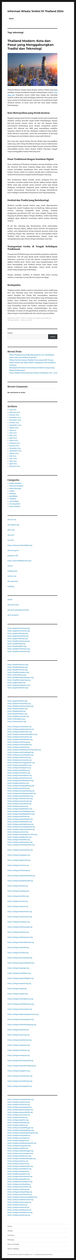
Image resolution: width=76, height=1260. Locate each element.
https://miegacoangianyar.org (19, 1045)
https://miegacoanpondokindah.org (21, 963)
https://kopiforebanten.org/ (18, 664)
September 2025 (15, 425)
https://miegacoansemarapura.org (20, 1153)
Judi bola (11, 1235)
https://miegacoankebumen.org (19, 1156)
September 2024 (15, 451)
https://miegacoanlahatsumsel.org (20, 1199)
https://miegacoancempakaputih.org (21, 827)
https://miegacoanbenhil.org (18, 947)
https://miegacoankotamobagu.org (21, 752)
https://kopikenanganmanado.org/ (21, 706)
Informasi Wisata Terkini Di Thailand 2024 (36, 11)
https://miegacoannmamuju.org (19, 760)
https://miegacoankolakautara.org (20, 999)
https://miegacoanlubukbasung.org (21, 1004)
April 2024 (13, 464)
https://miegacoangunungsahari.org (21, 829)
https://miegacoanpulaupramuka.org (21, 875)
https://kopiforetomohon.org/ (19, 649)
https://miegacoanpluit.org (18, 994)
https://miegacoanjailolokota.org (20, 809)
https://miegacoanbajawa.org (18, 747)
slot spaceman (13, 581)
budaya (30, 318)
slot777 (10, 566)
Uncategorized (14, 504)
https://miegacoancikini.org (18, 953)
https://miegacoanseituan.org (19, 1104)
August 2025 (14, 428)
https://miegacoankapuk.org (18, 1171)
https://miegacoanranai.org (18, 906)
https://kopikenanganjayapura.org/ (21, 677)
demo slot (11, 530)
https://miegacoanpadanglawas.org (21, 1130)
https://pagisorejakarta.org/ (18, 688)
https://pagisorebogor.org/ (18, 701)
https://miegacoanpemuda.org (19, 860)
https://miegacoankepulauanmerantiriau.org (24, 750)
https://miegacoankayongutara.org (21, 729)
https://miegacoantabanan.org (19, 773)
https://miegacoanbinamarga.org (20, 927)
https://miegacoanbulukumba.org (20, 739)
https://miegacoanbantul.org (18, 1207)
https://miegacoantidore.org (18, 896)
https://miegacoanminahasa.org (20, 1040)
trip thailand (14, 501)
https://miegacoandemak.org (18, 816)
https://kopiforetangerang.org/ (19, 680)
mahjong (11, 586)
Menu (11, 19)
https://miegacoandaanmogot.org (20, 1166)
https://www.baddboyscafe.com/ (20, 561)
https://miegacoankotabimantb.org (21, 942)
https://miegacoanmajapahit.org (20, 1086)
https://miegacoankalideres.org (19, 973)
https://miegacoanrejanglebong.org (21, 786)
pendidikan (13, 496)
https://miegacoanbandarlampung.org (22, 1024)
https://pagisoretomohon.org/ (19, 631)
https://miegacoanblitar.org (18, 1148)
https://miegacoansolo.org (17, 1117)
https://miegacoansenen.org (18, 932)
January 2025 (14, 446)
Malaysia (12, 493)
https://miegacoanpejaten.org (19, 1174)
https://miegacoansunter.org (18, 1164)
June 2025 (13, 433)
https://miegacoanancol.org (18, 832)
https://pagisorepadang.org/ (18, 636)
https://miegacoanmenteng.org (19, 983)
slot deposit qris (13, 525)
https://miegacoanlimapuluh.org (20, 822)
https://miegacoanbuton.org (18, 783)
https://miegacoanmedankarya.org (20, 1099)
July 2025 (12, 430)
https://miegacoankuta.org (18, 1125)
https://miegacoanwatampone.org (20, 796)
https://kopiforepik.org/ (16, 644)
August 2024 (14, 453)
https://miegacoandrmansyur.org (20, 842)
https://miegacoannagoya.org (19, 1055)
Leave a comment (26, 320)
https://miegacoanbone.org (18, 1161)
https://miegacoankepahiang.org (20, 1192)
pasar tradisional (46, 318)
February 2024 (14, 466)
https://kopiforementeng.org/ (19, 641)
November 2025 (15, 420)
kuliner (12, 491)
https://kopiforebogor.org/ (17, 714)
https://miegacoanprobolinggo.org (20, 1151)
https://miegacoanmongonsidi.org (20, 1060)
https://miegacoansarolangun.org (20, 819)
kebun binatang (15, 488)
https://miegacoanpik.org (17, 988)
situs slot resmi (13, 605)
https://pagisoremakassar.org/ (19, 685)
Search (10, 333)
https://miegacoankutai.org (18, 806)
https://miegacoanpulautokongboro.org (22, 734)
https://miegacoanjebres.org (18, 1120)
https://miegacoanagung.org (18, 891)
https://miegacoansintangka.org (20, 744)
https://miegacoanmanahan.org (19, 726)
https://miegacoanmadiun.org (19, 839)
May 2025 (13, 435)
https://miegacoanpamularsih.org (20, 1112)
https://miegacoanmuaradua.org (20, 1009)
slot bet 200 (12, 520)
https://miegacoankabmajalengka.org (22, 1158)
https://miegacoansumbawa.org (19, 804)
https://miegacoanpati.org (17, 1205)
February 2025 (14, 443)
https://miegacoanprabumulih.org (20, 881)
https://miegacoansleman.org (19, 1050)
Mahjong (11, 1240)
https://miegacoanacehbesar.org (20, 775)
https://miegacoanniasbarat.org (19, 765)
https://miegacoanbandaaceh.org (20, 1176)
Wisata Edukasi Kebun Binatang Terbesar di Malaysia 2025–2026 (33, 373)
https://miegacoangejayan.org (19, 855)
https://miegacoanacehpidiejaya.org (21, 811)
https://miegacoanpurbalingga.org (20, 1128)
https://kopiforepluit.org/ (17, 646)
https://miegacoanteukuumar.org (20, 1212)
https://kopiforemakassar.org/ (19, 651)
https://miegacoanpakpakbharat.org (21, 814)
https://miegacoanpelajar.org (18, 1122)
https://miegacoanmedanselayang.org (22, 1066)
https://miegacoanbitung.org (18, 1189)
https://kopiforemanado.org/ (18, 716)
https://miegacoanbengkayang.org (20, 824)
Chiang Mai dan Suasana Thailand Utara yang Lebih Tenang (31, 360)
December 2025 (15, 417)
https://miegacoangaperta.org (19, 1071)
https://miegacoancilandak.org (19, 1184)
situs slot (11, 535)
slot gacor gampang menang (18, 610)
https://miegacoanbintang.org (19, 742)
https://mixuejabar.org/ (16, 719)
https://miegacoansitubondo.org (20, 1194)
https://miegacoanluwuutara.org (20, 778)
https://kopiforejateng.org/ (18, 667)
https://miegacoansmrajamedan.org (21, 845)
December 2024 (15, 448)
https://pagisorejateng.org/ (18, 638)
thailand (16, 320)
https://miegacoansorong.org (18, 1035)
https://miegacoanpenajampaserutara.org (23, 1014)
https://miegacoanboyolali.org (19, 1135)
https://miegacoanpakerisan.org (20, 837)
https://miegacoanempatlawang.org (21, 791)
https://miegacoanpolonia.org (19, 1102)
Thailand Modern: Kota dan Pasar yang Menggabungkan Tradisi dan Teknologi (31, 44)
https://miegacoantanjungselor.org (21, 1019)
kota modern (37, 318)
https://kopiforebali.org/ (17, 711)
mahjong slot (12, 571)
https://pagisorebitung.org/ (18, 633)
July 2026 (12, 410)
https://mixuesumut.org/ (17, 721)
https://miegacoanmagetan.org (19, 768)
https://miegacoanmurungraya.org (20, 755)
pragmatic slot (13, 555)
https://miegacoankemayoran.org (20, 937)
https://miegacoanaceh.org (18, 901)
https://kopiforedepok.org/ (18, 708)
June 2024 (13, 458)
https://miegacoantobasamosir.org (20, 780)
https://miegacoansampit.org (18, 1138)
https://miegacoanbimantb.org (19, 757)
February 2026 (14, 412)
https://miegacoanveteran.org (19, 1115)
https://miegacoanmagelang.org (20, 1107)
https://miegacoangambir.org (19, 1179)
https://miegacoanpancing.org (19, 1215)
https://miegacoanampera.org (19, 922)
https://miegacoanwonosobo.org (20, 917)
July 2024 (12, 456)
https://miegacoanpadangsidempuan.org (23, 1133)
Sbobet (10, 1231)
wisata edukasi (14, 506)
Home (10, 1226)
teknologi (10, 320)
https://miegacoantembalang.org (20, 1081)
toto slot (11, 540)
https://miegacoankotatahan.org (20, 911)
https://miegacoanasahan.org (19, 788)
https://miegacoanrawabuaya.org (20, 958)
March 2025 (13, 440)
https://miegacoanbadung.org (19, 770)
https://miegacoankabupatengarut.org (22, 1143)
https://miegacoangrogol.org (18, 968)
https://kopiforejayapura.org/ (18, 672)
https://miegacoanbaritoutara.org (20, 798)
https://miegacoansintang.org (19, 870)
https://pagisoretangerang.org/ (19, 703)
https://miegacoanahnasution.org (20, 850)
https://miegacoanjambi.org (18, 1030)
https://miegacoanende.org (18, 886)
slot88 (10, 600)
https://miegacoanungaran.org (19, 1146)
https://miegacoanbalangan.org (19, 1210)
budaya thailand (15, 483)
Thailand (23, 318)
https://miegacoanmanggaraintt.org (21, 762)
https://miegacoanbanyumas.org (20, 737)
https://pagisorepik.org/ (16, 682)
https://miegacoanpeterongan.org (20, 1110)
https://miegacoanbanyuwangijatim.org (22, 1197)
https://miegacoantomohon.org (19, 1187)
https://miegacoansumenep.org (19, 1202)
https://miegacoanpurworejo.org (20, 801)
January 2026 (14, 415)
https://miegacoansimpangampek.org (22, 793)
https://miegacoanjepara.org (18, 1140)
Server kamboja (13, 1244)
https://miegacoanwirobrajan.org (20, 1076)
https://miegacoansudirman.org (19, 1169)
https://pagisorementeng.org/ (19, 628)
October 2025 (14, 422)
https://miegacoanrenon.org (18, 865)
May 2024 (13, 461)
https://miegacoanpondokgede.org (20, 978)
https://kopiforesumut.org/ (18, 670)
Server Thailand (13, 1249)
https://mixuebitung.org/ (17, 675)
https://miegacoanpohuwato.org (20, 732)
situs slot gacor (13, 550)
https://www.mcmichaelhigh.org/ (20, 545)
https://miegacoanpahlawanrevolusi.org (22, 834)
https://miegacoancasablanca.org (20, 1181)
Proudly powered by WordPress (43, 1254)
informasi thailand (16, 486)
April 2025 (13, 438)
